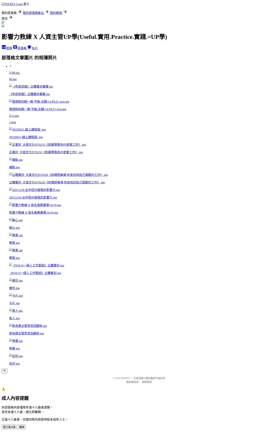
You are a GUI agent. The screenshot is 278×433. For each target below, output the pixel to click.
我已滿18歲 (9, 427)
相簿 (9, 48)
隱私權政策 (132, 382)
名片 (35, 48)
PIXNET (125, 378)
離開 (21, 427)
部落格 (22, 48)
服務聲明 (147, 382)
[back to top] (5, 371)
